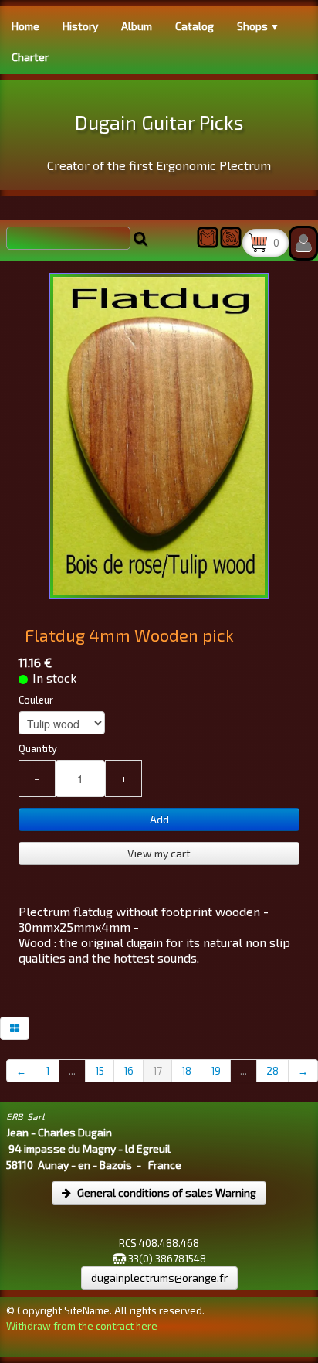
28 (272, 1071)
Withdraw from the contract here (81, 1326)
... (72, 1071)
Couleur (36, 699)
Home (25, 25)
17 (157, 1071)
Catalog (194, 25)
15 (99, 1071)
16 (128, 1071)
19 (216, 1071)
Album (136, 25)
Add (159, 819)
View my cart (159, 853)
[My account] (303, 243)
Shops (258, 25)
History (80, 25)
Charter (30, 56)
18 (186, 1071)
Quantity (38, 748)
